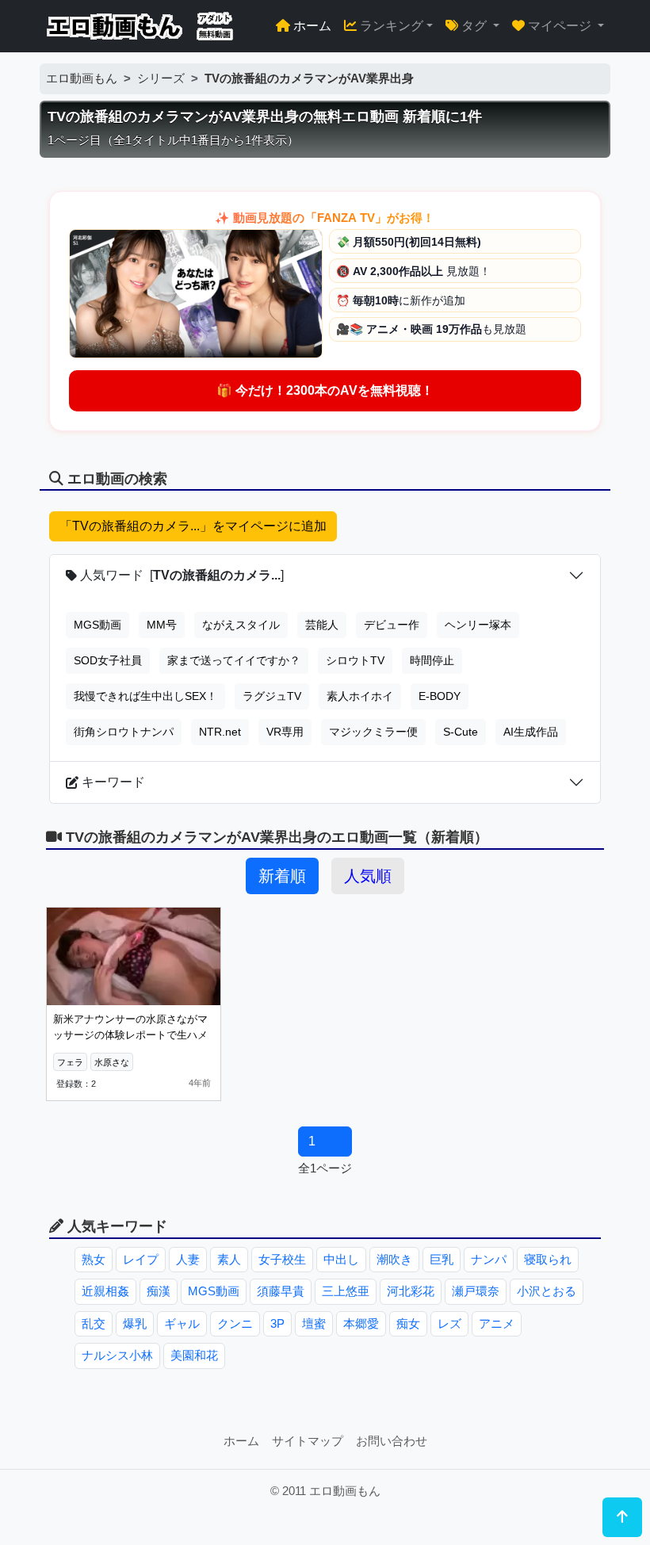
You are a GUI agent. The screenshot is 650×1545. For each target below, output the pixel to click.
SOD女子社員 (108, 660)
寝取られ (548, 1259)
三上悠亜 (345, 1291)
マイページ (560, 26)
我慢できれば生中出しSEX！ (145, 696)
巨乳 (441, 1259)
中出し (341, 1259)
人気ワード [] (180, 575)
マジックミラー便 (373, 731)
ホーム (310, 26)
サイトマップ (307, 1440)
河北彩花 (410, 1291)
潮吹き (394, 1259)
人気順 (368, 876)
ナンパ (489, 1259)
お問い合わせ (391, 1440)
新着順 (282, 876)
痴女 (408, 1323)
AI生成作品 (530, 731)
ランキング (390, 26)
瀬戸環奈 (475, 1291)
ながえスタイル (241, 624)
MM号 (162, 624)
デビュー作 (391, 624)
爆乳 (135, 1323)
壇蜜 (314, 1323)
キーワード (111, 782)
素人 (229, 1259)
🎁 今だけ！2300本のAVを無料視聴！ (325, 390)
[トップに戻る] (622, 1517)
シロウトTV (355, 660)
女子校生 (282, 1259)
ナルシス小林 (117, 1355)
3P (277, 1323)
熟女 (93, 1259)
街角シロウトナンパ (124, 731)
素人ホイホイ (360, 696)
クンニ (235, 1323)
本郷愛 (361, 1323)
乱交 (93, 1323)
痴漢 (158, 1291)
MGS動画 (97, 624)
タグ (474, 26)
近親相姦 (105, 1291)
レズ (449, 1323)
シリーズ (161, 78)
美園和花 (194, 1355)
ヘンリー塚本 (478, 624)
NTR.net (220, 731)
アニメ (496, 1323)
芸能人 (321, 624)
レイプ (141, 1259)
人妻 (188, 1259)
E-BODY (440, 696)
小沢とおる (546, 1291)
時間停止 (432, 660)
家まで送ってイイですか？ (233, 660)
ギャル (182, 1323)
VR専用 (285, 731)
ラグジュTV (272, 696)
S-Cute (460, 731)
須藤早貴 (280, 1291)
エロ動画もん (81, 78)
